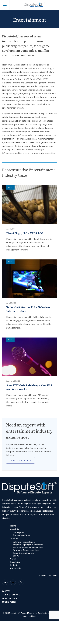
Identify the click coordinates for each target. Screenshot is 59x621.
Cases (13, 558)
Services (14, 538)
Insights (14, 565)
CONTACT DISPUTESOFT (18, 460)
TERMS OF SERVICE (11, 594)
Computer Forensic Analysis (26, 550)
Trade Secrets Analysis (23, 553)
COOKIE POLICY (9, 601)
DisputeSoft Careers (22, 535)
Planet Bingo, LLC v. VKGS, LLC (24, 233)
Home (13, 525)
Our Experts (18, 532)
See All (16, 555)
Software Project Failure (24, 541)
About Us (14, 528)
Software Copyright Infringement (28, 544)
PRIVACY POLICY (9, 598)
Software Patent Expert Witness (28, 547)
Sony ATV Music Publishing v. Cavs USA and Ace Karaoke (29, 387)
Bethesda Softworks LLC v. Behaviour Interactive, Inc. (28, 309)
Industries (15, 561)
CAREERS (6, 591)
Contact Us (15, 568)
